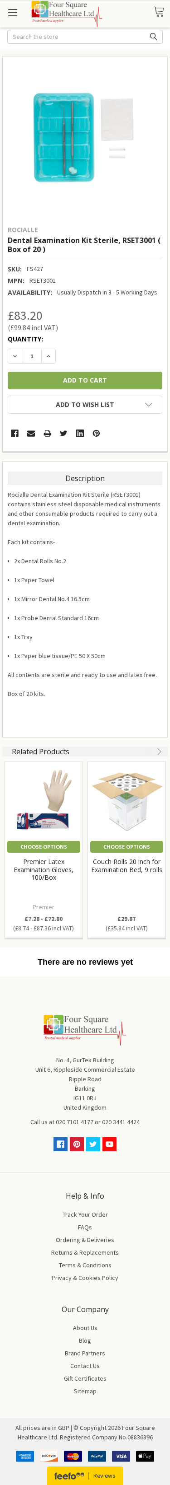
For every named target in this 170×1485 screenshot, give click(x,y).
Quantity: (25, 339)
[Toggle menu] (12, 12)
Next (158, 751)
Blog (85, 1340)
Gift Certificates (85, 1378)
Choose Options (43, 846)
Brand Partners (85, 1353)
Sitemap (85, 1391)
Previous (149, 751)
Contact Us (85, 1366)
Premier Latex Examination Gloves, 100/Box (43, 869)
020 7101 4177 (74, 1122)
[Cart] (161, 12)
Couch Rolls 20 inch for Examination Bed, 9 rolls (126, 865)
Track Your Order (85, 1214)
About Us (85, 1328)
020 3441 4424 (121, 1122)
